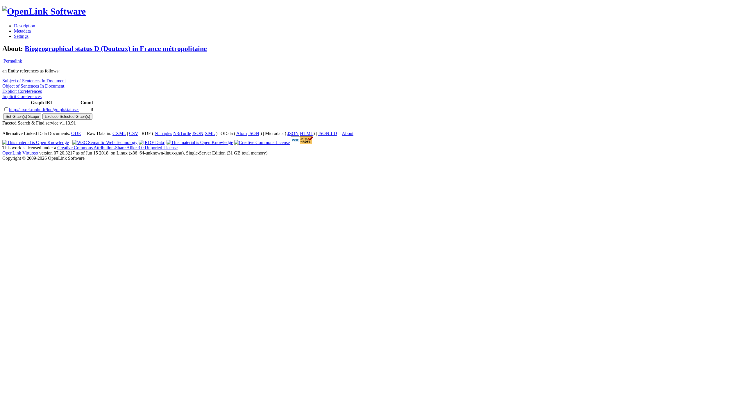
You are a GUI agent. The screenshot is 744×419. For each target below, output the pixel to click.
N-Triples (163, 133)
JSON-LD (327, 133)
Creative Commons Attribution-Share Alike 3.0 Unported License (117, 147)
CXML (119, 133)
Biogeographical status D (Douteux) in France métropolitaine (116, 48)
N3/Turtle (182, 133)
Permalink (12, 60)
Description (24, 25)
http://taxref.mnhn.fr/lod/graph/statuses (44, 109)
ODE (76, 133)
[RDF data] (152, 142)
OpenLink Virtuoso (20, 152)
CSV (133, 133)
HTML (306, 133)
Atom (241, 133)
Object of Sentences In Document (33, 86)
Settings (21, 36)
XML (210, 133)
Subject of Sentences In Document (34, 80)
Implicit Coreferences (22, 96)
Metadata (22, 31)
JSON (197, 133)
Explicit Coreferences (22, 91)
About (347, 133)
